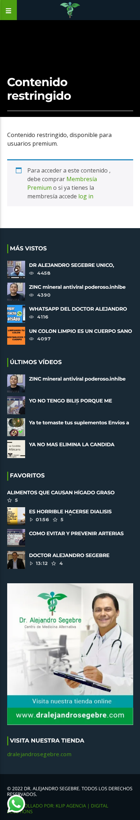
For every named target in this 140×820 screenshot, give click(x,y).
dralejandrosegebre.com (39, 754)
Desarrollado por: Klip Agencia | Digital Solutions (57, 808)
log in (85, 196)
